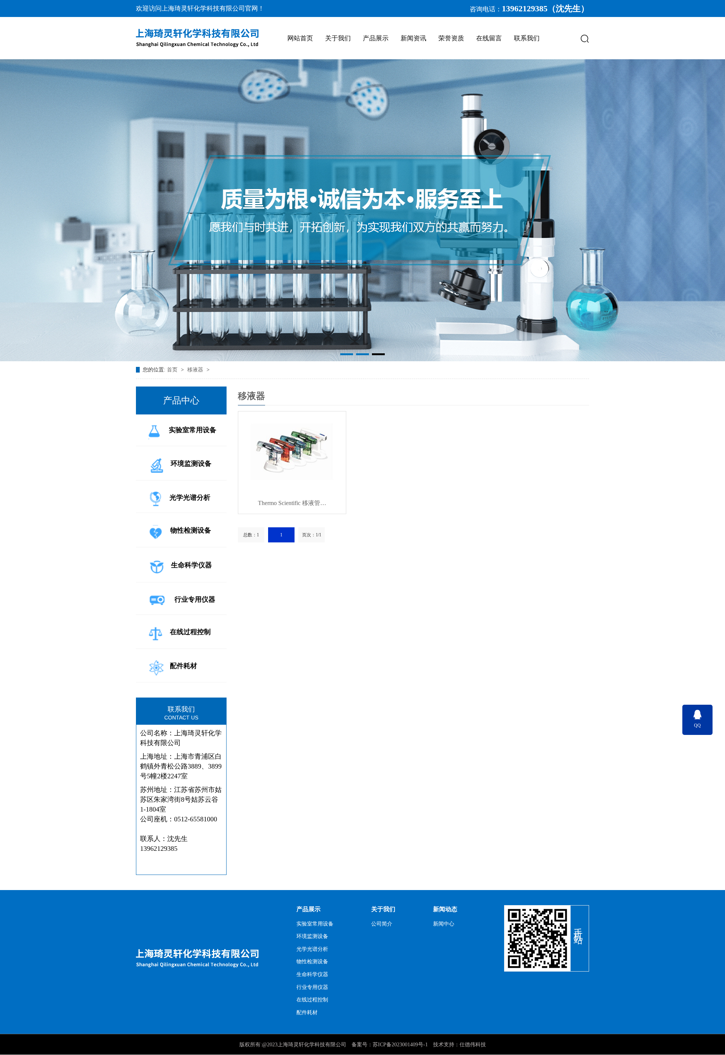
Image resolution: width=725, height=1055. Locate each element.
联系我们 (527, 38)
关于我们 (338, 38)
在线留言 (489, 38)
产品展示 (376, 38)
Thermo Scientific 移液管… (292, 503)
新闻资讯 (413, 38)
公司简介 (381, 924)
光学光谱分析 (190, 497)
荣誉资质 (451, 38)
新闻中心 (443, 924)
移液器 (196, 370)
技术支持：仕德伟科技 (459, 1044)
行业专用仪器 (194, 599)
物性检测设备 (190, 530)
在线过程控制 (190, 632)
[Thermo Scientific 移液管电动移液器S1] (292, 451)
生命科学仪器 (191, 565)
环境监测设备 (191, 463)
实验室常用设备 (192, 430)
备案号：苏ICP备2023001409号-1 (390, 1044)
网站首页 (300, 38)
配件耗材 (183, 666)
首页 (173, 370)
